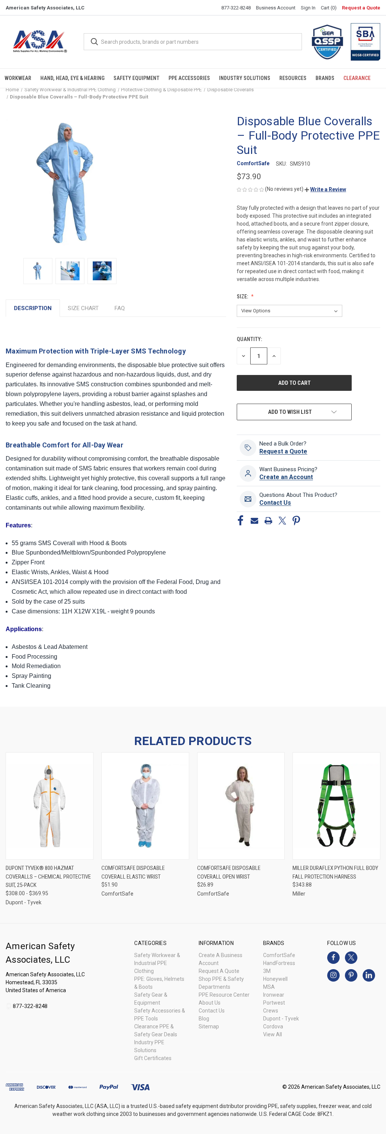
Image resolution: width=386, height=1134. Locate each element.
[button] (325, 189)
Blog (204, 1019)
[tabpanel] (116, 508)
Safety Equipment (136, 78)
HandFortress (279, 963)
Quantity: (249, 339)
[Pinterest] (296, 520)
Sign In (308, 7)
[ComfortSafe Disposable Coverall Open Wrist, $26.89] (241, 806)
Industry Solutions (244, 78)
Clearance (357, 78)
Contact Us (212, 1011)
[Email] (254, 520)
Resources (292, 78)
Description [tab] (33, 308)
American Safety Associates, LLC (45, 7)
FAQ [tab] (120, 308)
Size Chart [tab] (83, 308)
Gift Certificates (153, 1058)
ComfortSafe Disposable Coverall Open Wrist (228, 872)
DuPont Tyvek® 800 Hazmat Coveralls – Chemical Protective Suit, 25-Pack (48, 876)
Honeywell (275, 979)
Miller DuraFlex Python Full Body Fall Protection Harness (335, 872)
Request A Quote (219, 971)
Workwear (18, 78)
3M (267, 971)
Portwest (274, 1003)
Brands (325, 78)
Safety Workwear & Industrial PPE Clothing (157, 963)
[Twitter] (282, 520)
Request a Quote (361, 7)
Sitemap (209, 1026)
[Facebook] (240, 520)
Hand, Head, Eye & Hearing (72, 78)
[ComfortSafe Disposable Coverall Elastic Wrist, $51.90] (145, 806)
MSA (269, 987)
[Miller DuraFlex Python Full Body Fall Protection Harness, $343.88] (336, 806)
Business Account (276, 7)
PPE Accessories (189, 78)
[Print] (268, 520)
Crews (270, 1011)
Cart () (329, 7)
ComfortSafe (279, 955)
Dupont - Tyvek (281, 1019)
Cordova (273, 1026)
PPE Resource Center (224, 995)
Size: (243, 296)
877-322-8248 (236, 7)
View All (272, 1034)
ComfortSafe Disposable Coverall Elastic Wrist (133, 872)
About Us (210, 1003)
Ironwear (273, 995)
